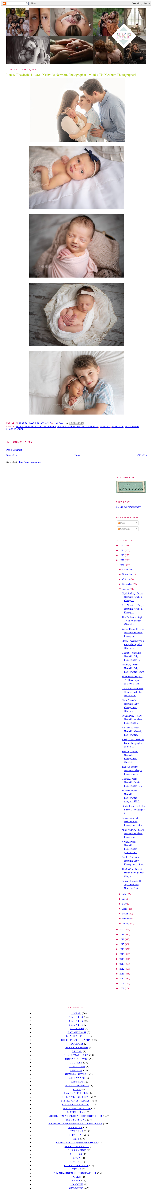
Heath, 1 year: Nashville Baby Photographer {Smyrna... (133, 743)
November (127, 574)
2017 (122, 944)
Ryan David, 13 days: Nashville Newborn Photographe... (132, 719)
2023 (122, 555)
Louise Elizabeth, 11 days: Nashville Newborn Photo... (131, 884)
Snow (77, 1157)
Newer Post (11, 455)
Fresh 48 (76, 1070)
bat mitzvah (77, 1032)
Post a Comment (14, 449)
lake (77, 1089)
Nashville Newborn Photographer (77, 427)
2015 (122, 953)
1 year (76, 1013)
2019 (122, 934)
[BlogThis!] (73, 423)
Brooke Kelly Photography (128, 506)
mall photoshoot (77, 1108)
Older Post (142, 455)
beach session (77, 1035)
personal (76, 1134)
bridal (77, 1051)
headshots (77, 1081)
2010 (122, 978)
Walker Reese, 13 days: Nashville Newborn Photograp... (133, 632)
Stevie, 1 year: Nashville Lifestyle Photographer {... (133, 809)
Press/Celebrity (77, 1146)
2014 (122, 958)
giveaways (77, 1077)
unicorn (77, 1184)
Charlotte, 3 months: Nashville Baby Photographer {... (131, 656)
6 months (76, 1020)
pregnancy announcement (77, 1142)
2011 (122, 973)
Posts (122, 522)
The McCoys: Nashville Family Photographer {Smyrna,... (133, 872)
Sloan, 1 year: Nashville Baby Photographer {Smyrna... (133, 644)
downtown (77, 1066)
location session (75, 1104)
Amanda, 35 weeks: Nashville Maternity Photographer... (132, 731)
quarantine (77, 1150)
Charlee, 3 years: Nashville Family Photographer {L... (132, 782)
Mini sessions (76, 1119)
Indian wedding (77, 1085)
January (126, 923)
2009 (122, 983)
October (126, 579)
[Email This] (70, 423)
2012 (122, 968)
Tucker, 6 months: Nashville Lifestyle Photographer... (132, 770)
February (126, 918)
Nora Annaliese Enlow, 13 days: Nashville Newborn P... (133, 692)
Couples (76, 1062)
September (127, 584)
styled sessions (76, 1165)
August (126, 588)
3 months (76, 1016)
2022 (122, 560)
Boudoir (77, 1043)
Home (77, 455)
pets (76, 1138)
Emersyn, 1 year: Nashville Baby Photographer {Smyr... (133, 668)
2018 (122, 939)
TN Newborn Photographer (75, 1172)
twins (76, 1180)
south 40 (76, 1161)
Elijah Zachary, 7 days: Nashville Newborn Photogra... (132, 597)
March (125, 913)
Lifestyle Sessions (76, 1096)
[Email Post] (66, 423)
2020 (122, 929)
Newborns (117, 427)
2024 (122, 550)
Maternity (75, 1112)
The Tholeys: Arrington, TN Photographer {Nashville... (133, 620)
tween (76, 1176)
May (124, 903)
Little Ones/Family (75, 1100)
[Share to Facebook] (79, 423)
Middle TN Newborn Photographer (36, 427)
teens (76, 1169)
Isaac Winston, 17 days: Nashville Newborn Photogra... (133, 608)
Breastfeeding (76, 1047)
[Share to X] (76, 423)
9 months (76, 1024)
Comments (125, 528)
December (127, 569)
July (124, 893)
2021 (122, 565)
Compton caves (76, 1058)
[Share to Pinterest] (82, 423)
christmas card (76, 1054)
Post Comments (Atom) (30, 462)
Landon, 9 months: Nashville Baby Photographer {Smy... (133, 860)
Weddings (76, 1188)
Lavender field (76, 1093)
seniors (76, 1153)
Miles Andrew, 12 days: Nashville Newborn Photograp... (133, 833)
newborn (105, 427)
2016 (122, 949)
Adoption (77, 1028)
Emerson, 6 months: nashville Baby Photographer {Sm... (132, 821)
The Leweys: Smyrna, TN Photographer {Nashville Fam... (132, 680)
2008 (122, 988)
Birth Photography (76, 1039)
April (125, 908)
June (124, 898)
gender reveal (76, 1074)
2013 (122, 963)
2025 (122, 545)
